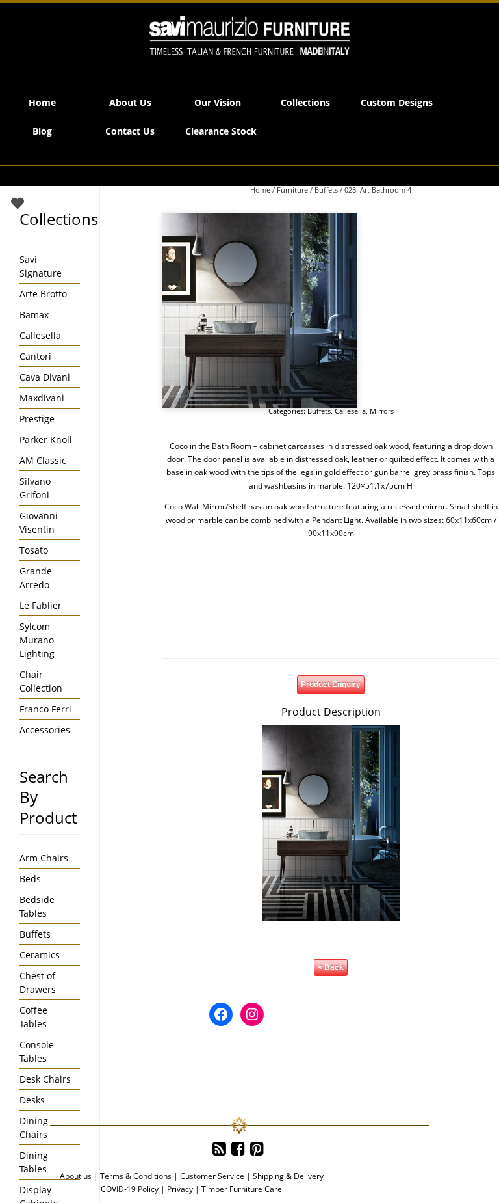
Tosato (33, 550)
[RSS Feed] (219, 1149)
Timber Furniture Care (241, 1189)
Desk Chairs (45, 1079)
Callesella (350, 411)
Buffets (326, 190)
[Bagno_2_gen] (259, 310)
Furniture (292, 190)
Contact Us (130, 131)
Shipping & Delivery (288, 1176)
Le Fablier (40, 605)
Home (42, 102)
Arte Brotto (43, 294)
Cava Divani (44, 377)
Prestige (37, 418)
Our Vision (217, 102)
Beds (30, 878)
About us (76, 1176)
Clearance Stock (221, 131)
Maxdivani (41, 398)
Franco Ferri (45, 709)
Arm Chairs (43, 858)
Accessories (44, 729)
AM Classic (42, 460)
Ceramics (39, 955)
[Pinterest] (257, 1149)
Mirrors (382, 411)
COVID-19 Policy (130, 1189)
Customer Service (212, 1176)
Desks (32, 1100)
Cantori (35, 356)
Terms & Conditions (136, 1176)
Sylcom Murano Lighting (37, 640)
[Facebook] (238, 1149)
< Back (331, 967)
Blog (42, 131)
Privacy (180, 1189)
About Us (130, 102)
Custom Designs (397, 102)
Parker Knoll (45, 439)
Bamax (34, 314)
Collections (305, 102)
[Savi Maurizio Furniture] (249, 35)
